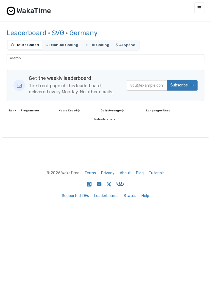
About (125, 173)
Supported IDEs (75, 195)
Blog (140, 173)
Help (145, 195)
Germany (84, 33)
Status (130, 195)
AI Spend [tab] (127, 45)
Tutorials (157, 173)
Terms (90, 173)
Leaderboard (26, 33)
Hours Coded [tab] (27, 45)
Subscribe (179, 85)
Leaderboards (106, 195)
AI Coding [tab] (100, 45)
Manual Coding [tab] (64, 45)
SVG (58, 33)
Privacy (108, 173)
